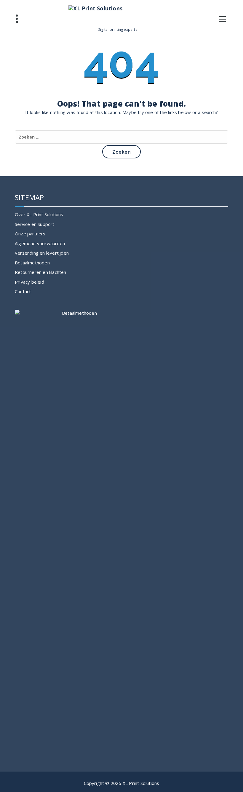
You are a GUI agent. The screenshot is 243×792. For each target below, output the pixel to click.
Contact (23, 291)
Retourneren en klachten (40, 272)
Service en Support (35, 224)
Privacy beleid (29, 282)
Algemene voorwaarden (40, 243)
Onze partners (30, 234)
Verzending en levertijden (42, 253)
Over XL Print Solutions (39, 214)
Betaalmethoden (32, 263)
